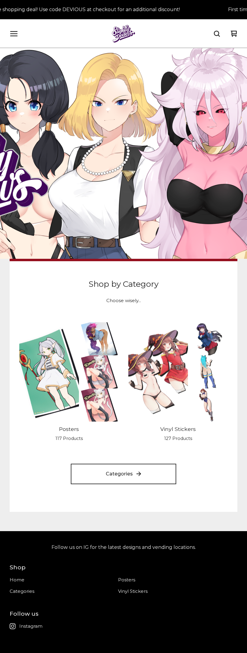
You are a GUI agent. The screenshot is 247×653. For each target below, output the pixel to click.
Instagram (30, 626)
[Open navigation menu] (13, 33)
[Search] (216, 33)
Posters (126, 580)
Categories (119, 474)
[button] (123, 153)
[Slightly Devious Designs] (123, 33)
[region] (123, 9)
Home (17, 580)
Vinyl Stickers (133, 591)
